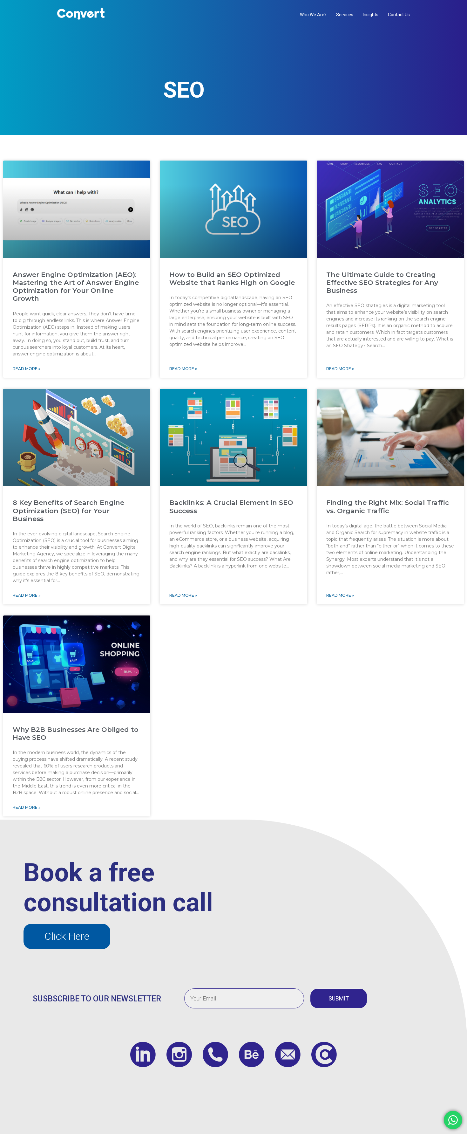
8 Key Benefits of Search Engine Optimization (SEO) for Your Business (68, 510)
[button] (67, 936)
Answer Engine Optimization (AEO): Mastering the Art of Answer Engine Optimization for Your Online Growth (76, 287)
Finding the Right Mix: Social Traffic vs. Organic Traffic (387, 506)
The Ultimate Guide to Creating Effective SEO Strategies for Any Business (382, 282)
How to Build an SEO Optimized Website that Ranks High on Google (232, 278)
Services (344, 14)
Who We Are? (313, 14)
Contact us (399, 14)
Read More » (26, 368)
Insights (370, 14)
